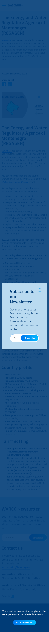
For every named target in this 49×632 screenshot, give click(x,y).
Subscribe (29, 338)
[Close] (40, 290)
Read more (37, 614)
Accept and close (24, 622)
